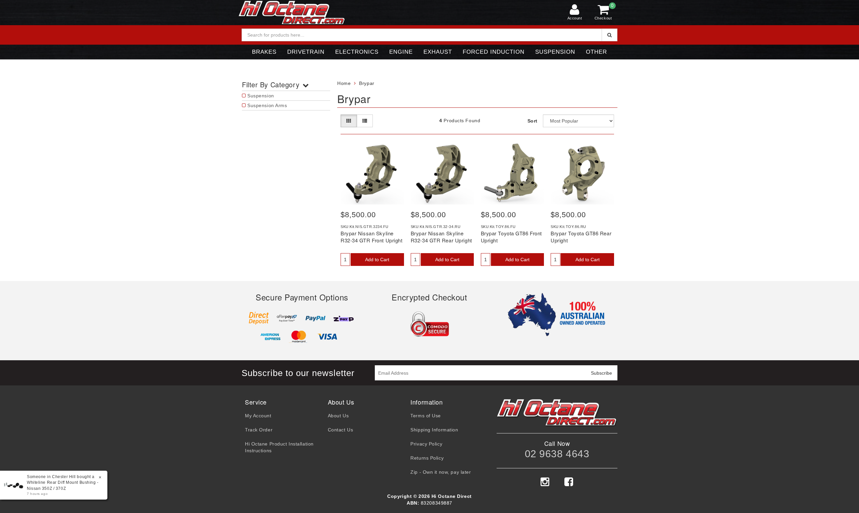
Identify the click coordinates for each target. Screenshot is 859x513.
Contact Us (340, 429)
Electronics (356, 52)
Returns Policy (427, 458)
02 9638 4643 (557, 453)
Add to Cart (377, 259)
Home (344, 83)
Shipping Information (434, 429)
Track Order (258, 429)
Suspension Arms (267, 105)
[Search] (609, 35)
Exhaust (437, 52)
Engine (401, 52)
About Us (338, 415)
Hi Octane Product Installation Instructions (279, 447)
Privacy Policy (426, 444)
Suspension (555, 52)
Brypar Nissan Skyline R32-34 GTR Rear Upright (441, 237)
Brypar (366, 83)
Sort (532, 121)
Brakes (264, 52)
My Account (258, 415)
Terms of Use (425, 415)
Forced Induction (493, 52)
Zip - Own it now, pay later (440, 472)
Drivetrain (305, 52)
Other (596, 52)
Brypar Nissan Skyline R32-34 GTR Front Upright (371, 237)
